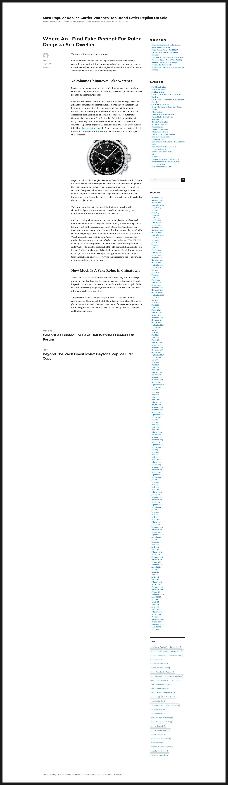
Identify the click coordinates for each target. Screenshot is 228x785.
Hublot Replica (157, 119)
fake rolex (155, 697)
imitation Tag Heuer (159, 713)
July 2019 (155, 330)
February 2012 (157, 552)
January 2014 (156, 495)
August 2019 (156, 327)
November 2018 (157, 350)
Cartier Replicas (157, 659)
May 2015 (155, 455)
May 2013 (155, 515)
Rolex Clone (47, 67)
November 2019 (157, 320)
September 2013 (158, 505)
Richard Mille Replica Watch (162, 152)
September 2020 (158, 295)
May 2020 (155, 305)
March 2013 (156, 520)
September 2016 (158, 415)
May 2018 (155, 365)
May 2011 (155, 575)
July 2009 (155, 629)
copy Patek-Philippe (159, 680)
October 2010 (156, 592)
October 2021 (156, 263)
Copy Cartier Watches (173, 676)
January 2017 (156, 405)
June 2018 (155, 362)
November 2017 (157, 380)
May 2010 (155, 604)
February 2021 (157, 283)
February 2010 (157, 612)
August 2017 (156, 387)
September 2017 (158, 385)
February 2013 (157, 522)
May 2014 (155, 485)
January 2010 (156, 614)
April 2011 (155, 577)
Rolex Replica (156, 743)
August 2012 (156, 537)
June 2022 (155, 243)
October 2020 (157, 293)
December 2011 (157, 557)
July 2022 (155, 240)
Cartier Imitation (157, 655)
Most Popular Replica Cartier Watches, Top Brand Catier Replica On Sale (105, 18)
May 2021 (155, 275)
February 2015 (157, 462)
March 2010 (156, 609)
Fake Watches (168, 697)
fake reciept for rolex (92, 128)
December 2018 (157, 347)
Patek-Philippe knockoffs (161, 722)
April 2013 (155, 517)
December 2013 (157, 497)
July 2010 (155, 599)
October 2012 (156, 532)
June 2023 (155, 213)
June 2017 (155, 392)
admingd (46, 60)
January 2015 (156, 465)
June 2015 (155, 452)
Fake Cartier (176, 680)
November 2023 (157, 200)
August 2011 (156, 567)
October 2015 (156, 442)
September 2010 (158, 594)
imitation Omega (158, 709)
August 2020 (156, 298)
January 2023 (156, 225)
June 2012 (155, 542)
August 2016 (156, 417)
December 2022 (157, 228)
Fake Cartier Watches (159, 688)
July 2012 (155, 540)
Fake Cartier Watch (160, 684)
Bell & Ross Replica (159, 87)
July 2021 (155, 270)
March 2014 (156, 490)
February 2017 (157, 402)
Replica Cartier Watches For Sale (164, 147)
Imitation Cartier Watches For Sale (164, 705)
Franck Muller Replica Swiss (162, 117)
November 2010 (157, 589)
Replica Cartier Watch (160, 730)
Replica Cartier (157, 726)
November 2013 (157, 500)
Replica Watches (158, 734)
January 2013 (156, 525)
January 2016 (156, 435)
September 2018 (158, 355)
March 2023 (156, 220)
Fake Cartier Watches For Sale (163, 114)
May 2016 (155, 425)
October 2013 (156, 502)
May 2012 (155, 545)
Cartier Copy (175, 647)
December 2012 (157, 527)
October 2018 (156, 352)
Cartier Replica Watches (160, 104)
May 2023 (155, 215)
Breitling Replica (158, 92)
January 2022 (157, 255)
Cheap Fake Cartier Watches (162, 672)
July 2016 (155, 420)
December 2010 (157, 587)
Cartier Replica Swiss (159, 664)
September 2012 (158, 535)
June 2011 (155, 572)
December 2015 (157, 437)
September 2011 (157, 565)
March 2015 (156, 460)
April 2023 (155, 218)
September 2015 (158, 445)
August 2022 (156, 238)
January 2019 (156, 345)
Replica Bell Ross (158, 139)
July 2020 (155, 300)
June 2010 (155, 602)
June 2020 (155, 303)
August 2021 (156, 268)
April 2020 (155, 308)
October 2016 (157, 412)
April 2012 (155, 547)
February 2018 (157, 372)
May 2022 (155, 245)
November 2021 (157, 260)
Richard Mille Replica (159, 149)
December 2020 (157, 288)
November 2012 (157, 530)
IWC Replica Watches (159, 124)
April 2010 (155, 607)
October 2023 (157, 203)
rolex (153, 154)
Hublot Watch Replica (160, 122)
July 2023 (155, 210)
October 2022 (157, 233)
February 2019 (157, 342)
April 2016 (155, 427)
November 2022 (158, 230)
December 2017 (157, 377)
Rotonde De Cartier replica (161, 747)
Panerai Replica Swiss (160, 129)
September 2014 (158, 475)
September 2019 (158, 325)
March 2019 (156, 340)
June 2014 (155, 482)
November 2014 (157, 470)
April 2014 (155, 487)
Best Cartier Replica (159, 90)
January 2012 (156, 555)
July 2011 (155, 570)
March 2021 (156, 280)
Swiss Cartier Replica (159, 751)
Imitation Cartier (157, 701)
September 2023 (158, 205)
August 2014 (156, 477)
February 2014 (157, 492)
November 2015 (157, 440)
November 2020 (158, 290)
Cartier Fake (156, 651)
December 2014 (157, 467)
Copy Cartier (156, 676)
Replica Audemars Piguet (161, 137)
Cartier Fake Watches (173, 651)
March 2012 (156, 550)
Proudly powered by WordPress (110, 775)
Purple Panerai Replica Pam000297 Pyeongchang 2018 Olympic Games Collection (165, 52)
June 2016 (155, 422)
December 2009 (158, 617)
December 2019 (157, 318)
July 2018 (155, 360)
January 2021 (156, 285)
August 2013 (156, 507)
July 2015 (155, 450)
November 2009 (158, 619)
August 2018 (156, 357)
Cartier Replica (175, 655)
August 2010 (156, 597)
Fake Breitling (157, 112)
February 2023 (157, 223)
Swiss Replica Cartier (159, 755)
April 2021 (155, 278)
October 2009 (157, 622)
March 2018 (156, 370)
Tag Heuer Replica (158, 164)
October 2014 (156, 472)
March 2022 (156, 250)
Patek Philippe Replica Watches (163, 134)
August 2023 (156, 208)
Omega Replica (157, 127)
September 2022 (158, 235)
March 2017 (156, 400)
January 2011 (156, 584)
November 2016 (157, 410)
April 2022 (155, 248)
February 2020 (157, 313)
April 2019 (155, 337)
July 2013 (155, 510)
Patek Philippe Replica (160, 132)
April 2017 (155, 397)
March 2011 (156, 580)
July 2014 (155, 480)
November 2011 (157, 560)
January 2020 (157, 315)
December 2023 (157, 198)
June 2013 (155, 512)
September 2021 (158, 265)
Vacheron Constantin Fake (162, 167)
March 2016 (156, 430)
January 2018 (156, 375)
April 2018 (155, 367)
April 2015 (155, 457)
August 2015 (156, 447)
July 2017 (155, 390)
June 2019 (155, 332)
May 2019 (155, 335)
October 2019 (157, 323)
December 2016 (157, 407)
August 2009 (156, 627)
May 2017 (155, 395)
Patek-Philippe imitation (161, 718)
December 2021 (157, 258)
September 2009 (158, 624)
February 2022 (157, 253)
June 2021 (155, 273)
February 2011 (157, 582)
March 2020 (156, 310)
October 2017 (156, 382)
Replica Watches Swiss (160, 738)
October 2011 (156, 562)
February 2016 (157, 432)
